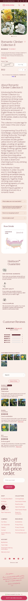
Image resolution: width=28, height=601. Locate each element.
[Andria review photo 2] (13, 427)
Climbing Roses (19, 499)
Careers (3, 527)
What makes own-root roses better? (11, 201)
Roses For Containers (18, 513)
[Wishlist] (23, 1)
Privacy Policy (19, 524)
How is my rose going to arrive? (10, 213)
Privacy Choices (19, 527)
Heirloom (13, 562)
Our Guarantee (5, 524)
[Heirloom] (8, 5)
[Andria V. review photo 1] (5, 402)
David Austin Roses (20, 501)
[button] (4, 49)
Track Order (4, 545)
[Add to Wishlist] (25, 41)
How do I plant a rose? (8, 218)
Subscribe (9, 487)
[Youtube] (14, 559)
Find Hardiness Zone (21, 533)
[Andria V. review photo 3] (22, 402)
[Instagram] (5, 559)
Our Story (4, 522)
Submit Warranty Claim (6, 533)
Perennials (4, 504)
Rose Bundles (19, 504)
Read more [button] (20, 421)
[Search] (19, 5)
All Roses (3, 501)
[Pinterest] (18, 559)
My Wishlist (4, 542)
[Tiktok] (23, 559)
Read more (3, 57)
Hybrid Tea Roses (20, 507)
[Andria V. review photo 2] (13, 402)
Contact (3, 530)
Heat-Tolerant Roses (21, 509)
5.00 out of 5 (18, 328)
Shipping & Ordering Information (6, 548)
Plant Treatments (6, 512)
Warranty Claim (5, 552)
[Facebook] (10, 559)
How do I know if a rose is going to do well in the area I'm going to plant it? (12, 207)
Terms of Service (20, 530)
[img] (4, 389)
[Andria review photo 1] (5, 427)
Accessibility (18, 522)
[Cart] (26, 1)
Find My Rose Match (7, 499)
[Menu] (24, 5)
